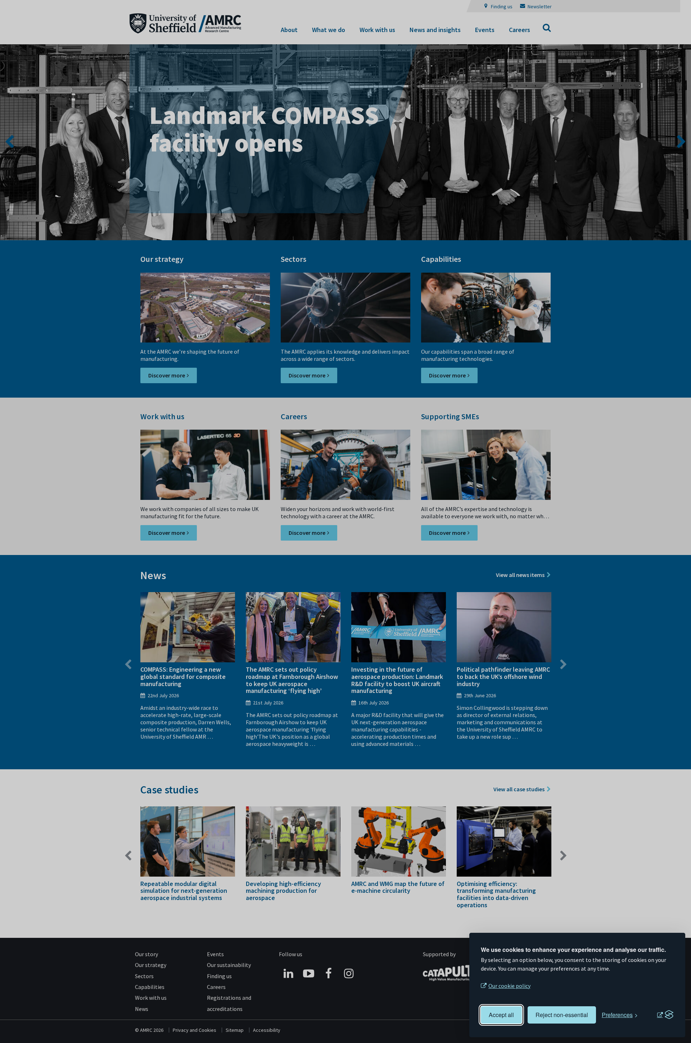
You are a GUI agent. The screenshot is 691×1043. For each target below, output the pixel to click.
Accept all (501, 1015)
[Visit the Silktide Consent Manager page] (665, 1015)
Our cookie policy (509, 985)
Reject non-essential (562, 1015)
